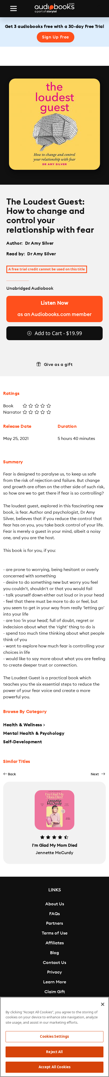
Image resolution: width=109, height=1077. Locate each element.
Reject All (54, 1051)
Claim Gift (54, 992)
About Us (54, 904)
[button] (9, 774)
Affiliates (55, 943)
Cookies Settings (54, 1036)
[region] (54, 1037)
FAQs (54, 914)
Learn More (54, 982)
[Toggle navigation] (13, 8)
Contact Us (54, 963)
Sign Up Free (55, 37)
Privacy (54, 972)
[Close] (102, 1004)
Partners (54, 923)
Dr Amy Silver (39, 243)
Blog (54, 953)
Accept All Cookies (54, 1067)
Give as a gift (58, 364)
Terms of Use (54, 933)
